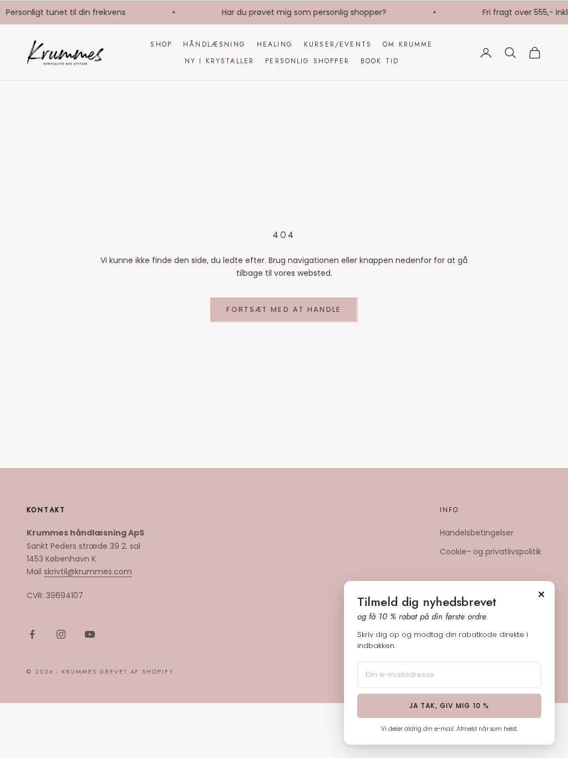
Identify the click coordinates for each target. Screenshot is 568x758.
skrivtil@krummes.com (88, 571)
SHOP (161, 44)
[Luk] (541, 594)
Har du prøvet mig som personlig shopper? (301, 12)
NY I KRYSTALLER (219, 61)
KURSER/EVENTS (338, 44)
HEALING (275, 44)
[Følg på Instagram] (61, 634)
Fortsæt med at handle (283, 309)
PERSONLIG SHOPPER (307, 61)
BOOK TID (380, 61)
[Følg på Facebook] (32, 634)
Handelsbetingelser (477, 532)
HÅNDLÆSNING (214, 44)
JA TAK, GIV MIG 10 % (449, 705)
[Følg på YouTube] (89, 634)
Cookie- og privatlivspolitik (490, 551)
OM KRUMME (408, 44)
